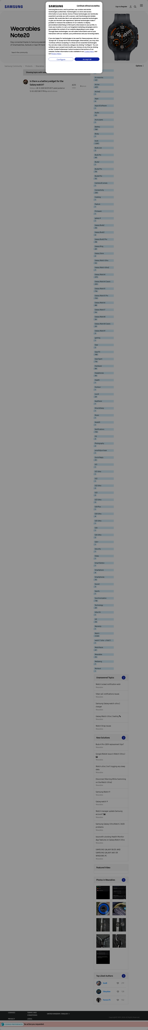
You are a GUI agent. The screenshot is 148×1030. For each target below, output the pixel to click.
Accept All (87, 59)
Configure (61, 60)
